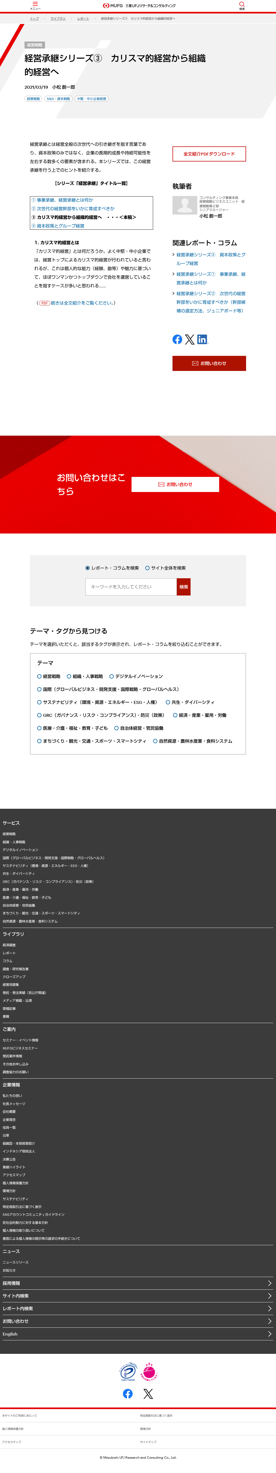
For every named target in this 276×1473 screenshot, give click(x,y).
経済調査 (9, 945)
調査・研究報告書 (16, 969)
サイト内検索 (16, 1295)
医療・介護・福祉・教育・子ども (27, 897)
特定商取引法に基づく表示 (22, 1207)
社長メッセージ (14, 1104)
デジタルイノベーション (20, 850)
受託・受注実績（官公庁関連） (25, 992)
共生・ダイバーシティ (19, 873)
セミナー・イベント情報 (20, 1040)
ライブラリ (58, 18)
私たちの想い (12, 1095)
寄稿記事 (9, 1008)
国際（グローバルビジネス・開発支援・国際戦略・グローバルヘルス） (54, 858)
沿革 (6, 1135)
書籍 (6, 1016)
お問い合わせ (16, 1321)
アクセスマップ (14, 1175)
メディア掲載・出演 (17, 1000)
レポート (83, 18)
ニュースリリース (16, 1262)
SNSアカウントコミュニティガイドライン (33, 1214)
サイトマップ (148, 1442)
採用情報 (11, 1283)
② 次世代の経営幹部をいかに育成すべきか (73, 208)
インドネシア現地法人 (19, 1151)
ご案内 (9, 1029)
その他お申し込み (16, 1064)
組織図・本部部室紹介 (19, 1143)
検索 (184, 586)
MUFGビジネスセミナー (20, 1048)
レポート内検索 (18, 1308)
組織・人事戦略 (14, 842)
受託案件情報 (12, 1056)
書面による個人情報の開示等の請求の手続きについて (41, 1238)
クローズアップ (14, 977)
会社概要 (9, 1111)
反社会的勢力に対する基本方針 (25, 1222)
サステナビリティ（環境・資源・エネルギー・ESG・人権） (46, 866)
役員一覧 (9, 1127)
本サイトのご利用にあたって (19, 1415)
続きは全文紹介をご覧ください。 (82, 302)
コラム (7, 961)
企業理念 (9, 1119)
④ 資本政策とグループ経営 (58, 225)
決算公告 (9, 1159)
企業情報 (11, 1084)
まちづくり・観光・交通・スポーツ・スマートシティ (41, 913)
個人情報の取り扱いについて (24, 1230)
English (10, 1333)
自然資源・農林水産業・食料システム (30, 921)
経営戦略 (34, 45)
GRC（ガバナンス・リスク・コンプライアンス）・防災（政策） (49, 881)
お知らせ (9, 1270)
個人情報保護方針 (16, 1183)
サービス (11, 822)
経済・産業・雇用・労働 (20, 889)
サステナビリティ (16, 1199)
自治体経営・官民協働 (19, 905)
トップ (34, 18)
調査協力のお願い (16, 1072)
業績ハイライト (14, 1167)
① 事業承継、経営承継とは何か (62, 199)
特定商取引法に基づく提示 (156, 1415)
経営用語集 (11, 984)
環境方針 (9, 1191)
